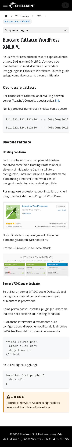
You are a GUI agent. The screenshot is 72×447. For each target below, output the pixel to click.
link (57, 100)
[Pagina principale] (6, 16)
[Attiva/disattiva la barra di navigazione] (5, 5)
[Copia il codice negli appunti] (65, 119)
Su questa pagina (16, 30)
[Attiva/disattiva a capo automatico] (59, 119)
